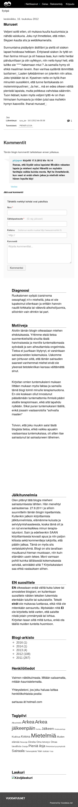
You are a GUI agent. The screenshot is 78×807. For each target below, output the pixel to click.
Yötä (51, 751)
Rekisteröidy (56, 4)
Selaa (45, 4)
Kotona (25, 736)
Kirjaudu (70, 4)
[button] (39, 4)
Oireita (32, 741)
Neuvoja (23, 742)
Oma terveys (43, 742)
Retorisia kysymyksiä (55, 746)
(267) (23, 657)
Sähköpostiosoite (25, 218)
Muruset (10, 24)
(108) (23, 653)
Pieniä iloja (26, 125)
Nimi (10, 207)
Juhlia (38, 729)
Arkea (28, 721)
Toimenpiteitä (31, 751)
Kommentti (12, 241)
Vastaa (14, 186)
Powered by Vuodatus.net (61, 802)
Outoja (25, 746)
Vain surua (43, 751)
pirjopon (17, 160)
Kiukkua (16, 736)
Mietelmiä (43, 735)
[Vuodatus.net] (15, 798)
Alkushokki (16, 723)
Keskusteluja (60, 729)
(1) (21, 642)
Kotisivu (34, 230)
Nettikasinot (32, 4)
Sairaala (18, 751)
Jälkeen (48, 729)
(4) (21, 650)
